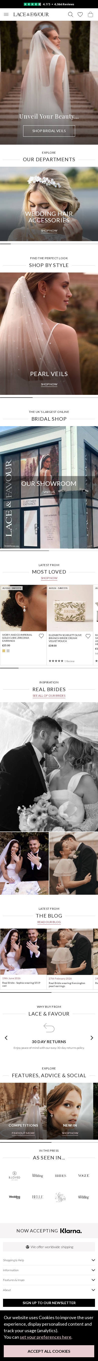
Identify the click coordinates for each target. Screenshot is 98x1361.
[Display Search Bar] (70, 14)
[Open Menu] (6, 14)
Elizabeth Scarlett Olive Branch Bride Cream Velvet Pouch (65, 638)
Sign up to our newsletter (49, 1303)
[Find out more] (49, 767)
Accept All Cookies (49, 1351)
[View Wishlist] (80, 14)
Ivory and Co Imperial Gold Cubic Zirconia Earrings (17, 637)
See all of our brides (49, 695)
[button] (6, 1038)
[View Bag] (90, 14)
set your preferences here (45, 1337)
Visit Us (49, 492)
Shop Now (49, 578)
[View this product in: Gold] (3, 650)
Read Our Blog (49, 922)
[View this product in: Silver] (8, 650)
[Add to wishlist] (41, 636)
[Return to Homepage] (31, 14)
